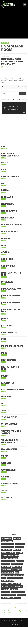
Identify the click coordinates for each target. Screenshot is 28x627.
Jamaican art (19, 561)
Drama (5, 190)
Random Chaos (11, 578)
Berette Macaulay (6, 538)
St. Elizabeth (5, 589)
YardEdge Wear (9, 484)
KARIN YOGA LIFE (9, 332)
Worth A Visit (8, 470)
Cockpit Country (20, 544)
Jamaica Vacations (11, 289)
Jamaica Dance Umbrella (8, 561)
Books (4, 163)
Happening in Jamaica (7, 555)
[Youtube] (18, 624)
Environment (8, 218)
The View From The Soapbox (11, 432)
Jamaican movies (6, 566)
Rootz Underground (12, 390)
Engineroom (7, 204)
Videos (4, 456)
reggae (12, 580)
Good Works (8, 266)
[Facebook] (10, 624)
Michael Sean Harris (18, 575)
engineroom (16, 549)
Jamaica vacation (16, 566)
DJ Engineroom (20, 547)
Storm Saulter (6, 592)
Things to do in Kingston (8, 595)
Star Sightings (9, 417)
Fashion (5, 238)
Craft (4, 169)
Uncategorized (5, 56)
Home (5, 609)
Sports (4, 410)
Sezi (3, 403)
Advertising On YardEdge (10, 607)
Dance (4, 183)
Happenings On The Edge (11, 274)
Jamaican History (10, 296)
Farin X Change (9, 231)
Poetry (5, 376)
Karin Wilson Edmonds (8, 569)
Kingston (18, 569)
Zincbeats (6, 497)
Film (3, 245)
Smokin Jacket (18, 586)
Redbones (19, 578)
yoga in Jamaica (16, 597)
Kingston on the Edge (8, 572)
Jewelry (5, 318)
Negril (3, 578)
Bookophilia (16, 538)
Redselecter (7, 383)
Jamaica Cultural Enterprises (10, 558)
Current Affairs (10, 176)
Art (3, 147)
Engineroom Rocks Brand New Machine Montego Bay (12, 61)
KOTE (3, 339)
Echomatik (7, 197)
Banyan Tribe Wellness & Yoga (10, 154)
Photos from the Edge (10, 368)
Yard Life (6, 477)
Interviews (7, 282)
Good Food (7, 259)
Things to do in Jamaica (18, 592)
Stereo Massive (9, 424)
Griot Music (19, 552)
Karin (5, 67)
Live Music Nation (6, 575)
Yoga (4, 490)
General (5, 252)
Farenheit (4, 552)
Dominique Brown (7, 549)
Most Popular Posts (12, 346)
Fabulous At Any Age (12, 225)
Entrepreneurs (9, 211)
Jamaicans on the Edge (10, 310)
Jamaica (17, 555)
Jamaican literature (16, 564)
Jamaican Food (6, 564)
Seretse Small (5, 586)
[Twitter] (15, 624)
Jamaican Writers (10, 302)
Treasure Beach (21, 595)
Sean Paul (6, 396)
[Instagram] (13, 624)
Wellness (6, 463)
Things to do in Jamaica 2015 (9, 441)
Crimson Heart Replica (8, 547)
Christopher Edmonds (8, 544)
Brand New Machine (7, 541)
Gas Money (12, 552)
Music (4, 353)
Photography (8, 360)
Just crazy (6, 325)
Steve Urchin (13, 589)
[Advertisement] (14, 23)
